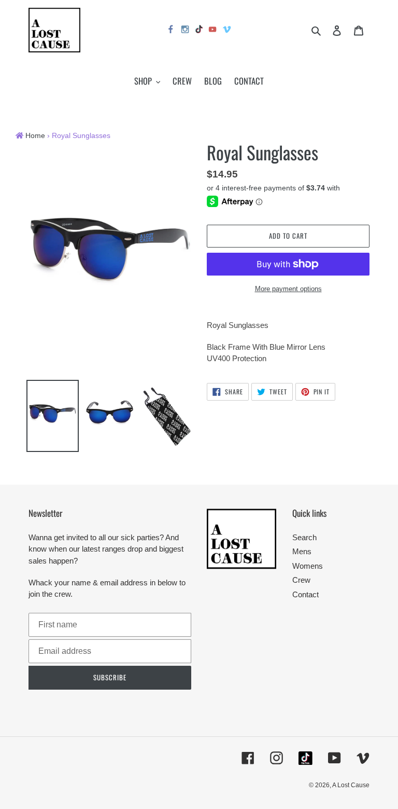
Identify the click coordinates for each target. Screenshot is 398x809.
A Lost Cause (350, 785)
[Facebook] (171, 31)
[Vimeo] (227, 31)
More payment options (288, 289)
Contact (305, 594)
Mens (301, 551)
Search (304, 537)
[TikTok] (199, 30)
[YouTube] (213, 31)
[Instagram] (185, 31)
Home (35, 136)
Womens (307, 565)
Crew (301, 579)
